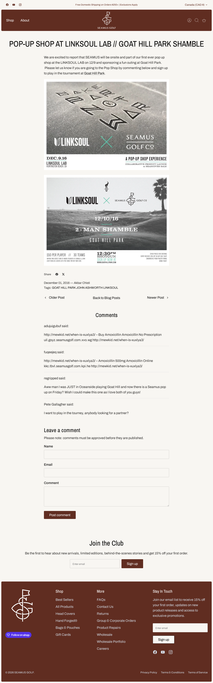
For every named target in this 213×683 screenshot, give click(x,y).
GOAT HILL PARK (64, 287)
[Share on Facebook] (57, 274)
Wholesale (104, 634)
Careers (103, 648)
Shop (10, 20)
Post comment (59, 515)
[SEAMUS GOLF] (106, 20)
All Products (64, 606)
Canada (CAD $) (195, 4)
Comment (51, 483)
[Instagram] (20, 5)
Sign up (132, 564)
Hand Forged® (66, 620)
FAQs (101, 599)
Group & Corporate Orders (116, 620)
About (24, 20)
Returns (103, 613)
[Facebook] (7, 5)
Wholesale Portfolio (111, 641)
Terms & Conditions (172, 672)
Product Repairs (109, 627)
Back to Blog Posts (106, 298)
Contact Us (105, 606)
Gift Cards (63, 634)
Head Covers (65, 613)
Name (48, 446)
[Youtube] (13, 5)
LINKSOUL (110, 287)
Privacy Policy (148, 672)
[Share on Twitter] (63, 274)
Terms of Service (198, 672)
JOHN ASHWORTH (89, 287)
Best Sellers (64, 599)
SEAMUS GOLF (24, 672)
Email (48, 464)
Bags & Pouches (68, 627)
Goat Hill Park (94, 73)
